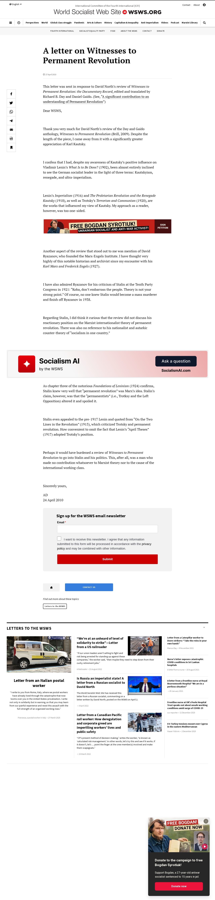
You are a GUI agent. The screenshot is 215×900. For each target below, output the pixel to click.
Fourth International (62, 31)
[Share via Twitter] (11, 102)
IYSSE (112, 31)
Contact (186, 4)
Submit (107, 559)
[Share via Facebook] (11, 94)
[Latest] (19, 24)
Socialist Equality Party (92, 31)
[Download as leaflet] (11, 138)
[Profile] (204, 5)
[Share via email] (11, 129)
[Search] (204, 24)
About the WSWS (129, 31)
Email (60, 522)
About (197, 4)
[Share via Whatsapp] (11, 111)
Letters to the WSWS (55, 606)
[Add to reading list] (11, 147)
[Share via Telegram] (11, 120)
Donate (161, 31)
